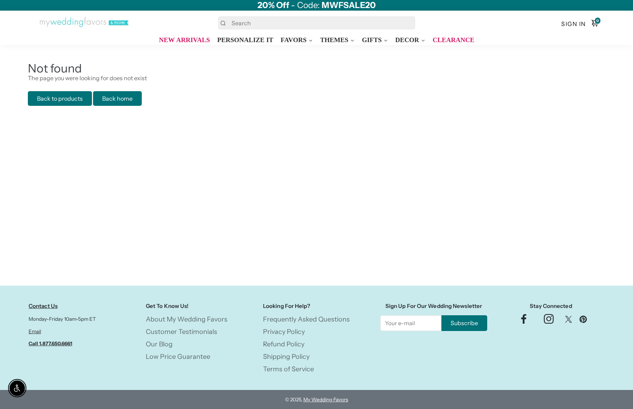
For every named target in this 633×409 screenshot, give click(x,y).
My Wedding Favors (325, 399)
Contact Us (43, 305)
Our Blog (159, 344)
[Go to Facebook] (524, 320)
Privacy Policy (284, 332)
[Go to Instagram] (549, 320)
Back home (117, 98)
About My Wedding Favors (186, 319)
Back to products (60, 98)
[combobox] (316, 22)
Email (35, 331)
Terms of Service (288, 369)
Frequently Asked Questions (306, 319)
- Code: (317, 5)
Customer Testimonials (181, 332)
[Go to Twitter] (568, 320)
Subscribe (464, 323)
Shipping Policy (286, 357)
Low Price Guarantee (178, 357)
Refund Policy (283, 344)
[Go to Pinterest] (583, 320)
